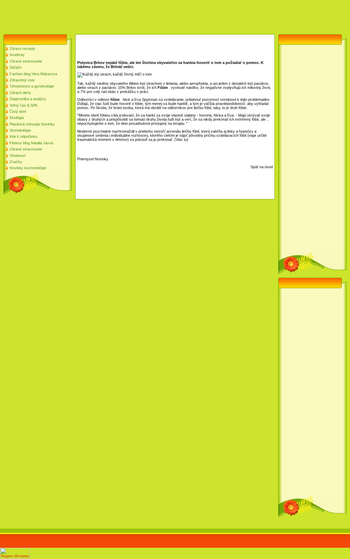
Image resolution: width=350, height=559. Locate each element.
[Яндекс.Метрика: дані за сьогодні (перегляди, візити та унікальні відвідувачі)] (15, 553)
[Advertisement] (124, 15)
